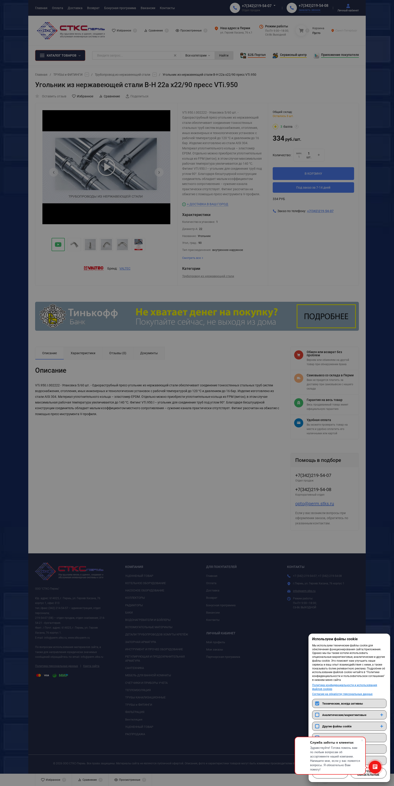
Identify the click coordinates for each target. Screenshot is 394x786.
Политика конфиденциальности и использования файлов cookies (344, 687)
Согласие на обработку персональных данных (342, 694)
